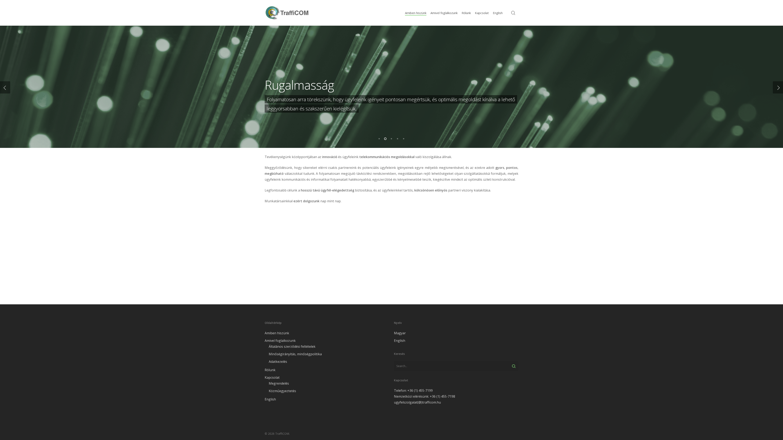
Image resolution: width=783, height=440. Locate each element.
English (270, 399)
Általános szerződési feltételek (292, 346)
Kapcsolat (272, 377)
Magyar (400, 333)
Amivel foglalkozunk (280, 340)
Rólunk (270, 370)
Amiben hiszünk (277, 333)
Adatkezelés (278, 361)
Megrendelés (279, 383)
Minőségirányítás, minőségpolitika (295, 354)
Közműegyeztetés (282, 391)
